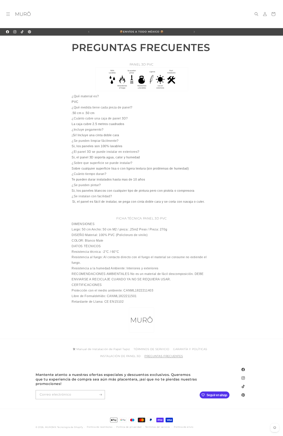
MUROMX (50, 427)
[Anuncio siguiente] (194, 31)
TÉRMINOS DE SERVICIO (151, 349)
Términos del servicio (157, 427)
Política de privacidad (128, 427)
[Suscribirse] (100, 394)
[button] (8, 14)
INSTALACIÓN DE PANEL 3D (120, 356)
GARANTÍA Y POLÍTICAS (190, 349)
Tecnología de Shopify (70, 427)
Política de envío (183, 427)
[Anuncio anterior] (89, 31)
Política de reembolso (100, 427)
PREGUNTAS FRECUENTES (163, 356)
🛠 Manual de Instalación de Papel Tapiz (101, 349)
